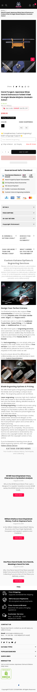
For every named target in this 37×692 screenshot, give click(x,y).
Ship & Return (8, 144)
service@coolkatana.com (14, 633)
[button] (18, 158)
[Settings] (30, 5)
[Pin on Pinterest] (19, 87)
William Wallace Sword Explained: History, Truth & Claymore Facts (18, 520)
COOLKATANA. (18, 689)
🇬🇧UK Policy (24, 176)
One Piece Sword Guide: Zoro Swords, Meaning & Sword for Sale (18, 563)
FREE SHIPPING (8, 213)
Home (3, 10)
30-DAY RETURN (8, 219)
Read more (18, 495)
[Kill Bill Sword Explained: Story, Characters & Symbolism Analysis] (18, 465)
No (26, 128)
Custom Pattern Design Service (17, 444)
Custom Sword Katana (14, 358)
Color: (4, 122)
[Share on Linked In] (22, 87)
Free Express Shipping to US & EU (13, 176)
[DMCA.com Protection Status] (6, 679)
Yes (21, 128)
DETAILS (6, 207)
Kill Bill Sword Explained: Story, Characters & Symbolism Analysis (18, 477)
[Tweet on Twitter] (16, 87)
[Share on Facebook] (13, 87)
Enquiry (19, 144)
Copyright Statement (11, 224)
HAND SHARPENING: (26, 122)
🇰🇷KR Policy (31, 176)
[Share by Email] (28, 87)
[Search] (6, 5)
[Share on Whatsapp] (25, 87)
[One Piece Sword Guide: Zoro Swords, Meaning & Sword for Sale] (18, 551)
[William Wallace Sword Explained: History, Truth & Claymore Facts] (18, 508)
